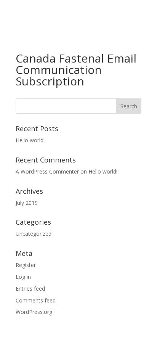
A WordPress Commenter (47, 171)
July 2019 (27, 202)
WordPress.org (34, 311)
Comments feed (36, 300)
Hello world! (30, 140)
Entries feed (30, 288)
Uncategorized (33, 233)
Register (26, 265)
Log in (23, 276)
